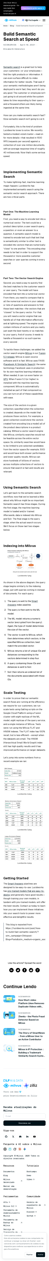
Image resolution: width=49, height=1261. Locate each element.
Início (5, 26)
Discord (30, 1212)
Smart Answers (15, 883)
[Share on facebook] (24, 970)
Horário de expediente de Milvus (34, 1205)
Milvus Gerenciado (8, 1180)
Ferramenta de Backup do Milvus (10, 1223)
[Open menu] (44, 20)
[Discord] (20, 1136)
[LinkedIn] (27, 1136)
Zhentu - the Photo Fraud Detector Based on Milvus (31, 1019)
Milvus (28, 353)
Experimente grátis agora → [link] (33, 8)
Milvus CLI (8, 1206)
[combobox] (33, 20)
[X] (13, 1136)
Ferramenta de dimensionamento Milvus (11, 1213)
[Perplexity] (10, 1149)
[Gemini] (24, 1149)
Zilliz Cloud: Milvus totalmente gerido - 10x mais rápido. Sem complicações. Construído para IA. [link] (11, 8)
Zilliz (34, 1096)
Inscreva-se (24, 1123)
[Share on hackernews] (37, 970)
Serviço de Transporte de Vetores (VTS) (10, 1232)
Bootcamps (31, 1171)
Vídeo (29, 1179)
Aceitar (40, 1255)
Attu (5, 1202)
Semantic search (11, 67)
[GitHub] (6, 1136)
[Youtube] (34, 1136)
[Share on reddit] (31, 970)
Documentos (8, 1171)
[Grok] (14, 1149)
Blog (12, 26)
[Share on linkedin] (11, 970)
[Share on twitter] (18, 970)
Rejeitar (30, 1255)
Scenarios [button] (10, 45)
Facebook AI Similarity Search (19, 364)
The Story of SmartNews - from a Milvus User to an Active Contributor (31, 1036)
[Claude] (19, 1149)
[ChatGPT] (5, 1149)
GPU (5, 379)
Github (30, 1216)
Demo (29, 1175)
